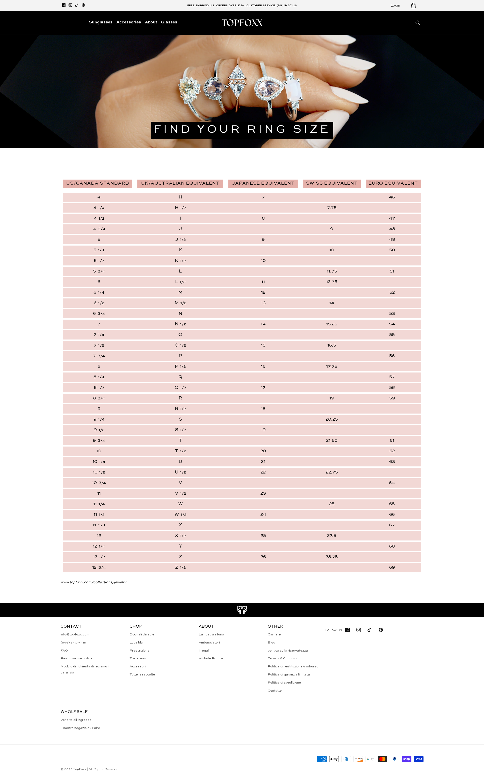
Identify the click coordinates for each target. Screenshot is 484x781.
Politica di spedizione (284, 682)
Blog (271, 642)
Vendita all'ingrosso (76, 720)
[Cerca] (418, 22)
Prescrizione (139, 650)
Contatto (275, 690)
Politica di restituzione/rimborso (293, 666)
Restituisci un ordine (76, 658)
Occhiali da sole (142, 634)
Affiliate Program (212, 658)
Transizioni (138, 658)
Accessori (138, 666)
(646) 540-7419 (73, 642)
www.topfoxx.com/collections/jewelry (93, 582)
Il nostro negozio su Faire (80, 728)
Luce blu (136, 642)
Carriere (274, 634)
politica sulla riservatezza (288, 650)
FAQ (64, 650)
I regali (204, 650)
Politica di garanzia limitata (289, 674)
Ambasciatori (209, 642)
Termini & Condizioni (283, 658)
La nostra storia (211, 634)
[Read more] (242, 610)
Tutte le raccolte (142, 674)
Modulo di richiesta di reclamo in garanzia (85, 669)
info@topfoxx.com (74, 634)
